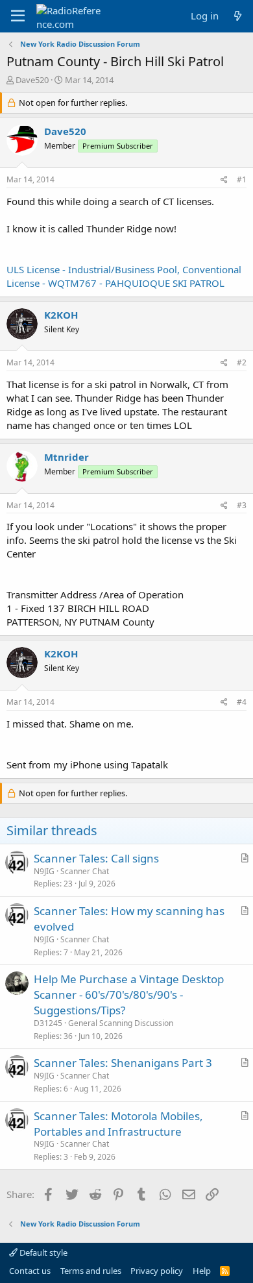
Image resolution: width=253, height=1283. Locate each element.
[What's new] (237, 16)
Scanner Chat (84, 871)
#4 (242, 701)
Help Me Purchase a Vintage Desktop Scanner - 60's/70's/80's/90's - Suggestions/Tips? (129, 994)
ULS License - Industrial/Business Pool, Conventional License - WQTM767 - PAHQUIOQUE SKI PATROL (123, 276)
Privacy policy (156, 1271)
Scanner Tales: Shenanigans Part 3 (123, 1062)
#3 (242, 505)
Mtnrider (66, 456)
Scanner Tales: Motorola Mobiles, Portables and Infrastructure (118, 1123)
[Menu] (18, 16)
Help (202, 1271)
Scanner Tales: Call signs (96, 858)
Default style (42, 1252)
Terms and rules (90, 1271)
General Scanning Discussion (120, 1023)
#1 (242, 179)
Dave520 (32, 80)
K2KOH (61, 314)
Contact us (30, 1271)
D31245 (48, 1023)
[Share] (224, 180)
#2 (242, 362)
